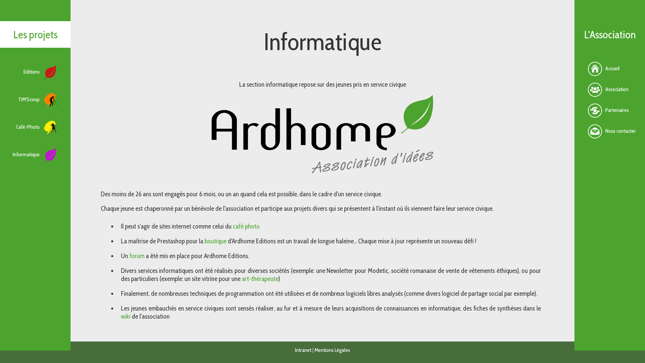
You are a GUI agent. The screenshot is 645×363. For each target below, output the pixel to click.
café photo (246, 226)
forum (136, 256)
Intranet (303, 350)
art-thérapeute (260, 279)
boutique (215, 241)
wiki (125, 316)
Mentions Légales (332, 350)
